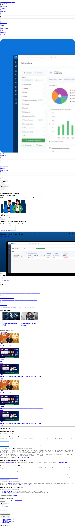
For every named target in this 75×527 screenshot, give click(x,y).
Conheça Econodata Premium (5, 230)
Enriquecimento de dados (4, 157)
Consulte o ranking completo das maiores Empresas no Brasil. (12, 439)
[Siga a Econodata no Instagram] (1, 511)
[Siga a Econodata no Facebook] (5, 511)
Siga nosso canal (4, 332)
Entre (1, 177)
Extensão (1, 30)
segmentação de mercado (64, 462)
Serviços (1, 18)
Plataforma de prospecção (4, 6)
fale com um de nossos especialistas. (25, 457)
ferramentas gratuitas (9, 462)
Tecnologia (2, 25)
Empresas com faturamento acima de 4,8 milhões (10, 519)
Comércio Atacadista (3, 23)
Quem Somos (2, 173)
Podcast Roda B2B (3, 155)
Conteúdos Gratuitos (3, 159)
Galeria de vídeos (3, 168)
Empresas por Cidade (5, 522)
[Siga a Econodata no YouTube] (7, 511)
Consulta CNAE (3, 34)
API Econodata (2, 8)
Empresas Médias (5, 520)
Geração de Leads (3, 164)
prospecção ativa (18, 468)
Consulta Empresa (3, 36)
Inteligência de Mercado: (7, 491)
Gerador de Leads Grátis (4, 28)
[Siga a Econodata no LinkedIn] (3, 511)
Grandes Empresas (3, 15)
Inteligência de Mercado (4, 166)
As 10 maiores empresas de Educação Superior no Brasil (29, 324)
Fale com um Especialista (4, 236)
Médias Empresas (3, 13)
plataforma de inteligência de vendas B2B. (24, 484)
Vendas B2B (9, 483)
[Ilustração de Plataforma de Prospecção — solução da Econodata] (37, 96)
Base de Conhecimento (4, 170)
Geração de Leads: (6, 492)
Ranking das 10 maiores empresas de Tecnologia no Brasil (11, 324)
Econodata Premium (18, 500)
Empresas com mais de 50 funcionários (8, 521)
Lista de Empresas (3, 32)
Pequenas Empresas (3, 11)
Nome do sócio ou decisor (4, 217)
